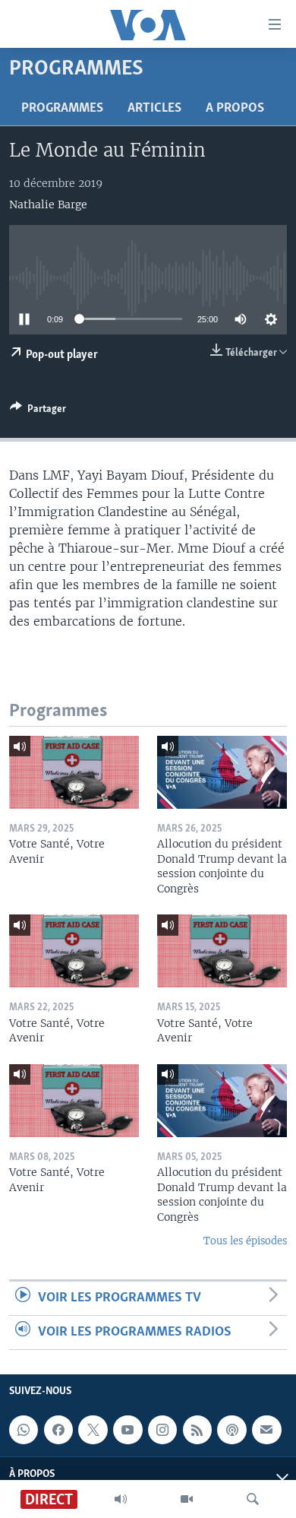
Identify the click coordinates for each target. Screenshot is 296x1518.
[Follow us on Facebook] (58, 1429)
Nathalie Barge (48, 204)
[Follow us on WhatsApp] (23, 1429)
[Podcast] (231, 1429)
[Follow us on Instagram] (162, 1429)
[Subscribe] (266, 1429)
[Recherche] (253, 1499)
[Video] (186, 1499)
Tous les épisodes (245, 1240)
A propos (235, 109)
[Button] (38, 411)
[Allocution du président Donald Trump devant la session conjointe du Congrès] (222, 772)
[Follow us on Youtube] (127, 1429)
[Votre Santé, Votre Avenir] (74, 772)
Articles (154, 109)
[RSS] (197, 1429)
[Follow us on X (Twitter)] (92, 1429)
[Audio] (120, 1499)
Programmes (62, 109)
